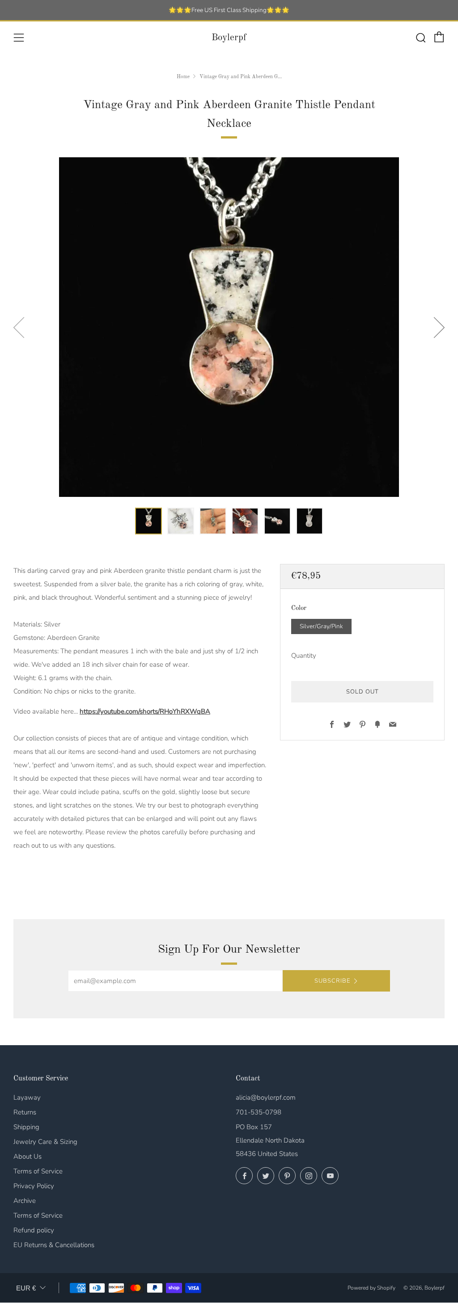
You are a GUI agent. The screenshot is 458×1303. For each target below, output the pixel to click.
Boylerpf (229, 37)
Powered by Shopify (371, 1287)
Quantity (303, 655)
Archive (24, 1200)
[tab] (148, 521)
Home (183, 77)
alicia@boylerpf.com (266, 1097)
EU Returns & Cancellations (53, 1244)
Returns (24, 1112)
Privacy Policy (33, 1185)
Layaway (27, 1097)
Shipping (26, 1126)
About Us (27, 1156)
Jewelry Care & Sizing (45, 1141)
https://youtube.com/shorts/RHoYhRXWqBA (145, 711)
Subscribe (332, 981)
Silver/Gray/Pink (321, 626)
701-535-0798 (258, 1112)
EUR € (26, 1288)
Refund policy (33, 1230)
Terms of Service (38, 1171)
